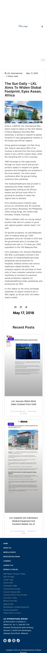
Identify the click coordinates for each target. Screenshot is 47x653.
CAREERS (7, 561)
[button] (4, 26)
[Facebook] (5, 640)
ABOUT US (7, 548)
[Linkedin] (13, 640)
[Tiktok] (18, 640)
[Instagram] (9, 640)
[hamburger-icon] (43, 60)
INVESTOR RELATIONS (11, 557)
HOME (5, 543)
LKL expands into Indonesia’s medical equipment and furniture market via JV (23, 521)
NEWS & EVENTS (9, 552)
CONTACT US (8, 565)
